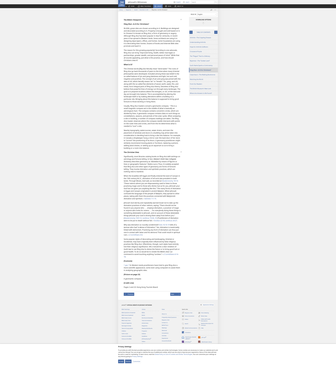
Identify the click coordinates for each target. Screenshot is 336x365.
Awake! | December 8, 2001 (141, 10)
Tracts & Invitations (147, 320)
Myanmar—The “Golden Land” (200, 61)
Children (124, 331)
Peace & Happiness (127, 323)
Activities (164, 335)
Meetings (164, 328)
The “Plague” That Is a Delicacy (200, 56)
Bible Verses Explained (127, 315)
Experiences (165, 338)
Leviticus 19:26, (148, 218)
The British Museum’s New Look (200, 89)
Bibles (143, 312)
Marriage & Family (126, 326)
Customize (136, 361)
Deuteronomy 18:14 (170, 181)
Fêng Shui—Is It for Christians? (200, 70)
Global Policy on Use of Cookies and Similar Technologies (173, 354)
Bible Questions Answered (128, 312)
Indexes (144, 333)
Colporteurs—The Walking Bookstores (202, 75)
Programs (144, 331)
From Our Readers (196, 84)
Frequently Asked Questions (169, 317)
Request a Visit (165, 320)
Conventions (165, 333)
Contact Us (165, 322)
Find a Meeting (203, 313)
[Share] (211, 10)
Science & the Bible (126, 336)
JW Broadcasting (146, 339)
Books (143, 315)
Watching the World (196, 79)
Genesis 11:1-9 (150, 198)
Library (121, 10)
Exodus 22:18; (159, 220)
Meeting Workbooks (147, 328)
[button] (144, 6)
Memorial (164, 330)
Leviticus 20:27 (171, 220)
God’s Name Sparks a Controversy (201, 65)
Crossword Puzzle (196, 51)
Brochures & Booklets (147, 318)
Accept (121, 361)
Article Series (145, 323)
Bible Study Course (126, 318)
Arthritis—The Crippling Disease (200, 38)
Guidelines (144, 336)
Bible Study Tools (126, 320)
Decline (128, 361)
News (163, 309)
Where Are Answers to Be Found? (201, 93)
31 (155, 218)
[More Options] (215, 10)
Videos (143, 341)
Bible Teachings (126, 309)
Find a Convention (188, 316)
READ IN (193, 14)
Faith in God (125, 333)
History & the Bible (126, 339)
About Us (164, 314)
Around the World (166, 341)
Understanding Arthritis (198, 42)
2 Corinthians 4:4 (135, 235)
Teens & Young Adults (127, 328)
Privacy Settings (137, 356)
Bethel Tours (165, 325)
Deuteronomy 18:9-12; (133, 218)
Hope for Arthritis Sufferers (199, 47)
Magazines (128, 10)
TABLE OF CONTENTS (203, 32)
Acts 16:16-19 (164, 225)
